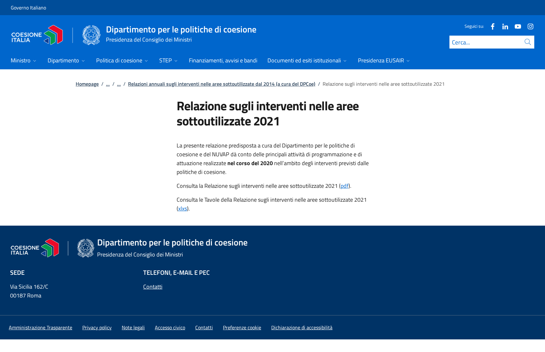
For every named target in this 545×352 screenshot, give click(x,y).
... (108, 84)
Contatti (152, 286)
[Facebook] (490, 26)
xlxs (182, 208)
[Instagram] (528, 26)
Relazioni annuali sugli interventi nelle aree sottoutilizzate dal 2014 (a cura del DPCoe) (221, 84)
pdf (345, 186)
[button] (242, 327)
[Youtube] (515, 26)
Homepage (87, 84)
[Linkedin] (502, 26)
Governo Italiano (28, 7)
